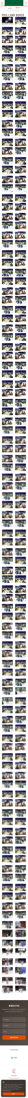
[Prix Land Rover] (7, 21)
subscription (14, 1037)
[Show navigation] (25, 2)
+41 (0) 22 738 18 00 (15, 1078)
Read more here (7, 1090)
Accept (13, 1094)
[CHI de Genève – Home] (2, 2)
